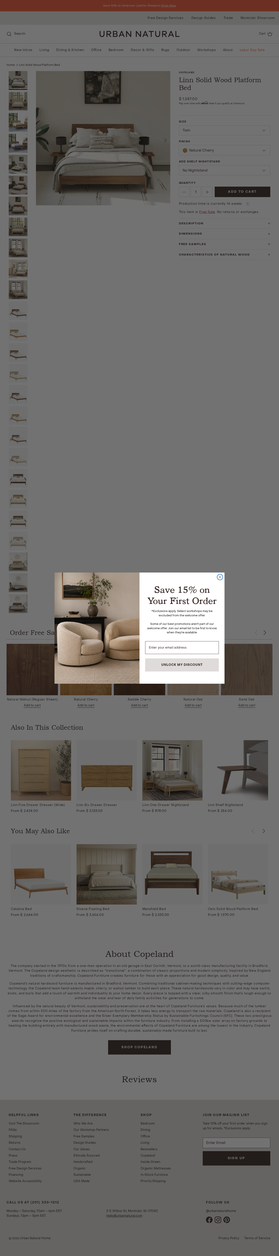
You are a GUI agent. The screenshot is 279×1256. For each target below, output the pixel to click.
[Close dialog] (220, 577)
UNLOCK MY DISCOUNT (182, 665)
